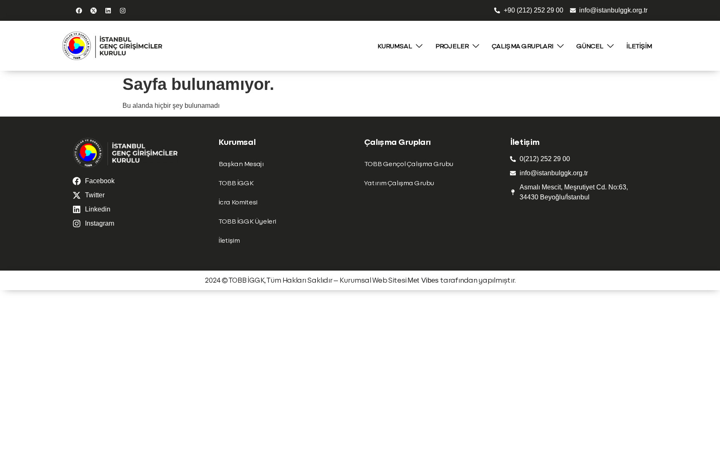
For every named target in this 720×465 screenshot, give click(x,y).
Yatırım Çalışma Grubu (399, 182)
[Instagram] (122, 10)
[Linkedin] (108, 10)
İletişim (229, 240)
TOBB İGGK (235, 182)
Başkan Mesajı (240, 163)
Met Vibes (423, 280)
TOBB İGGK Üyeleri (247, 220)
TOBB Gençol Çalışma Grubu (408, 163)
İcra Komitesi (237, 201)
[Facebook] (78, 10)
